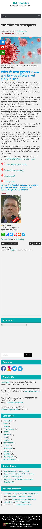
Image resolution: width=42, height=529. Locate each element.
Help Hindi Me (21, 3)
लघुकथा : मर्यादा (10, 182)
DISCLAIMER (28, 526)
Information (8, 421)
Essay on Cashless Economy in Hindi (16, 471)
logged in (14, 250)
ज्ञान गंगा (6, 451)
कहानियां (6, 440)
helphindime (8, 494)
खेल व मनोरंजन (8, 443)
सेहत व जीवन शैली (9, 460)
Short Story (20, 239)
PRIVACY (20, 526)
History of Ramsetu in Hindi (13, 477)
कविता (6, 437)
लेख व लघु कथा (6, 239)
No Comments (22, 31)
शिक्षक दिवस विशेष (9, 482)
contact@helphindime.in (11, 190)
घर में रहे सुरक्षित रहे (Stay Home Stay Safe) (20, 159)
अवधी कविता (7, 435)
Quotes (6, 426)
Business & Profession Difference (26, 494)
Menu (4, 16)
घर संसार (6, 446)
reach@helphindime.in (16, 403)
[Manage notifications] (4, 524)
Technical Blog (9, 429)
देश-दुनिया (7, 454)
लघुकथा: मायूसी (10, 176)
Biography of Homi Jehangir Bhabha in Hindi (19, 474)
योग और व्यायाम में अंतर (22, 502)
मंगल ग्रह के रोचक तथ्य (9, 244)
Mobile (6, 424)
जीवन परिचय (8, 449)
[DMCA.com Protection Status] (9, 524)
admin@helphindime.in (32, 391)
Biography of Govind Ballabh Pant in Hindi (18, 479)
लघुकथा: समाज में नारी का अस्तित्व (15, 165)
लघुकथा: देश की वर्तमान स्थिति (14, 171)
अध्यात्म (6, 432)
